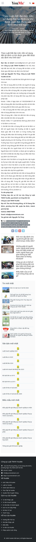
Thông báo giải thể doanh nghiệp (12, 446)
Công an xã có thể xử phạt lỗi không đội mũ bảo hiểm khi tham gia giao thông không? (25, 265)
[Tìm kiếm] (30, 3)
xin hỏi (14, 223)
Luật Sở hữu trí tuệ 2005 (9, 388)
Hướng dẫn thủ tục (9, 519)
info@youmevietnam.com (11, 473)
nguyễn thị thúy (25, 225)
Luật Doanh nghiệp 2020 (9, 351)
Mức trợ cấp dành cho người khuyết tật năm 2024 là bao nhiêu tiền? (25, 239)
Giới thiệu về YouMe (9, 482)
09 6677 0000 (7, 470)
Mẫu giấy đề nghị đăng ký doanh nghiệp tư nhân (17, 407)
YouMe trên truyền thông (10, 493)
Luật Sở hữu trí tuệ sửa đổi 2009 (12, 394)
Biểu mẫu (5, 525)
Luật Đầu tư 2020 (7, 357)
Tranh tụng (6, 513)
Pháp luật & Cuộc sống (10, 530)
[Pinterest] (19, 231)
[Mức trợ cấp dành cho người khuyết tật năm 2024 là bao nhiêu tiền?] (7, 240)
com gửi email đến (24, 221)
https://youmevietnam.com (11, 475)
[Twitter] (16, 231)
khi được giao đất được (14, 225)
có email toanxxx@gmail (13, 221)
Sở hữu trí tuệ (7, 510)
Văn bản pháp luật (8, 522)
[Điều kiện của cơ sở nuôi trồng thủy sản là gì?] (7, 275)
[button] (33, 3)
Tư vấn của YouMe (8, 527)
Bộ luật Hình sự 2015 (8, 381)
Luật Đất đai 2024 (7, 363)
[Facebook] (12, 231)
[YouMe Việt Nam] (18, 3)
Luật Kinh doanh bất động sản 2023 (13, 369)
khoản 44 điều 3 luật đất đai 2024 (19, 227)
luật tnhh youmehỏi (6, 223)
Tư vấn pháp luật (8, 500)
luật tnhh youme (6, 227)
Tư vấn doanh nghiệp (9, 502)
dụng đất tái (5, 225)
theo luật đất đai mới (22, 223)
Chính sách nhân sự (9, 488)
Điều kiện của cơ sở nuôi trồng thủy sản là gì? (25, 274)
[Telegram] (23, 231)
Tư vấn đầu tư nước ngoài (11, 505)
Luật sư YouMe (7, 485)
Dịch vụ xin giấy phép (9, 507)
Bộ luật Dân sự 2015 (8, 375)
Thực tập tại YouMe (9, 490)
